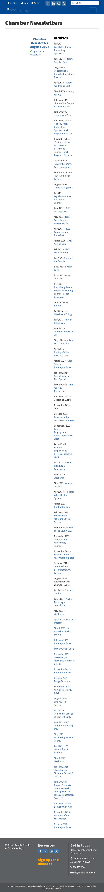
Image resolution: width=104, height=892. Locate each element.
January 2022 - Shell (64, 649)
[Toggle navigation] (93, 10)
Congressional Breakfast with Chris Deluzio (64, 74)
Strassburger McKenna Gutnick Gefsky (63, 518)
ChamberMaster (48, 889)
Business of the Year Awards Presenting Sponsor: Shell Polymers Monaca (63, 149)
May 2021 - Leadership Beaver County (63, 737)
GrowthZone (81, 886)
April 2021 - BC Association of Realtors (61, 749)
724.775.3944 (79, 867)
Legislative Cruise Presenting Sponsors (62, 50)
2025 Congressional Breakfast (62, 232)
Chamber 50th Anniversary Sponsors (61, 542)
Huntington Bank (62, 507)
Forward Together (63, 187)
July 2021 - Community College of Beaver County (63, 713)
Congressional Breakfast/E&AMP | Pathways (64, 569)
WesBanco (59, 478)
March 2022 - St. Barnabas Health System (62, 631)
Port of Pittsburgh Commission (63, 465)
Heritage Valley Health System (64, 495)
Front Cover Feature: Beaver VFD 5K (62, 220)
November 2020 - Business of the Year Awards (62, 815)
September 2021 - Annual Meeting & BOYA (63, 689)
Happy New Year (63, 115)
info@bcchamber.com (84, 872)
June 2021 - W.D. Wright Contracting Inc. (63, 725)
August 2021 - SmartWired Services (60, 701)
